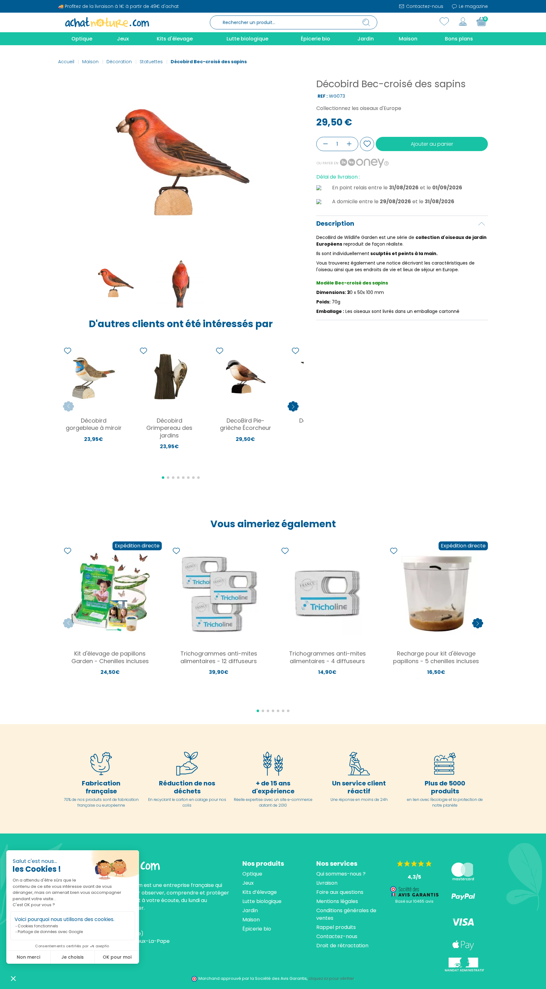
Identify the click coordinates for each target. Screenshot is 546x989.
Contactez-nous (424, 6)
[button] (13, 978)
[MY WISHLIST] (444, 21)
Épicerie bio (256, 928)
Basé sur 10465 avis (414, 901)
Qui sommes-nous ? (341, 873)
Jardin (250, 910)
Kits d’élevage (259, 892)
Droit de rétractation (342, 945)
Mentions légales (337, 901)
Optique (252, 873)
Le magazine (473, 6)
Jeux (248, 883)
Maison (251, 919)
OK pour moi (117, 957)
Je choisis (72, 957)
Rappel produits (336, 927)
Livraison (326, 883)
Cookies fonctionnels (38, 926)
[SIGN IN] (463, 21)
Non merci (28, 957)
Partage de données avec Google (50, 931)
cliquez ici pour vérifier (331, 978)
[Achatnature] (107, 22)
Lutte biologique (262, 901)
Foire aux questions (339, 892)
